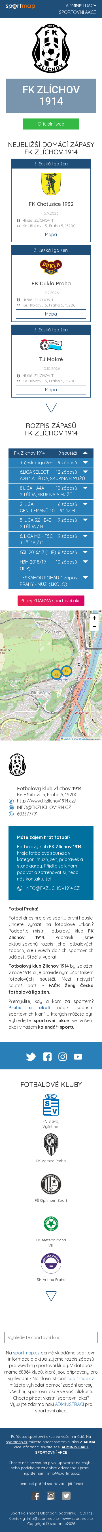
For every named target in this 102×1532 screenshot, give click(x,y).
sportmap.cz (26, 1353)
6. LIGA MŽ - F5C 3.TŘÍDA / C (48, 539)
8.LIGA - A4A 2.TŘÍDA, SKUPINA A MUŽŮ (48, 491)
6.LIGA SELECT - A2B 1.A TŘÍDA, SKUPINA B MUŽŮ (52, 475)
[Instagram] (51, 1495)
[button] (66, 671)
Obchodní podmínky (58, 1513)
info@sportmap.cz (63, 1473)
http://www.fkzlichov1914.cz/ (46, 801)
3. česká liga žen (48, 462)
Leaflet (66, 738)
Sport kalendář (23, 1513)
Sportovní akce (77, 12)
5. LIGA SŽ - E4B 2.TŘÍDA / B (48, 523)
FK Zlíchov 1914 (45, 453)
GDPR (85, 1513)
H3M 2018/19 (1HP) (48, 565)
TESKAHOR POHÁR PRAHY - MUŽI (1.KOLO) (48, 581)
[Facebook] (36, 1495)
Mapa (51, 234)
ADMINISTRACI (69, 1404)
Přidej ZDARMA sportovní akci (51, 600)
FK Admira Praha (51, 1160)
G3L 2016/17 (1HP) (48, 552)
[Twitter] (66, 1495)
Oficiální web (51, 124)
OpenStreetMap (81, 738)
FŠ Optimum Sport (51, 1200)
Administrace (81, 5)
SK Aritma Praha (51, 1279)
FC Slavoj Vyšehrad (51, 1123)
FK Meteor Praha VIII (51, 1242)
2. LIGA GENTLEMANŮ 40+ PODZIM (48, 507)
